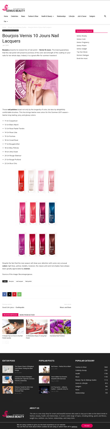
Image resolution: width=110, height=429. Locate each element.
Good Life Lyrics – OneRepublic (13, 307)
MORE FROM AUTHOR (27, 315)
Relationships (61, 16)
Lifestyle (72, 16)
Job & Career (82, 16)
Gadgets (92, 16)
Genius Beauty (82, 36)
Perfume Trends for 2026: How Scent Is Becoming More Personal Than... (24, 389)
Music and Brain (65, 307)
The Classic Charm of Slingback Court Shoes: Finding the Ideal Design (24, 368)
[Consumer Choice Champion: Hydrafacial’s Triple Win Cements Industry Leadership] (7, 379)
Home (6, 16)
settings (74, 426)
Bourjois (11, 281)
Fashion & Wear (33, 16)
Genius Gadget (82, 49)
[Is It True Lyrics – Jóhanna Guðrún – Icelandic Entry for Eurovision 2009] (44, 390)
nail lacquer (19, 281)
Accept (86, 426)
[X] (9, 294)
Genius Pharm (81, 45)
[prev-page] (3, 342)
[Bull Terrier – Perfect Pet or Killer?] (44, 369)
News (23, 16)
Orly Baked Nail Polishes (57, 336)
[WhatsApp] (19, 294)
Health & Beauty (46, 16)
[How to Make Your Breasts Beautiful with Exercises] (44, 379)
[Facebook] (4, 294)
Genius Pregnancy (83, 42)
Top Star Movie (82, 52)
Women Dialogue (83, 55)
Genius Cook (81, 39)
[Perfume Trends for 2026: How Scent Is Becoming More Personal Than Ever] (7, 390)
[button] (105, 16)
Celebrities (14, 16)
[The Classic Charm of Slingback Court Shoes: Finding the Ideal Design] (7, 369)
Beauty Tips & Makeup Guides (17, 27)
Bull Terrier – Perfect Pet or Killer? (61, 366)
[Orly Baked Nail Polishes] (60, 326)
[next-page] (7, 342)
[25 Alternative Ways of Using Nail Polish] (36, 326)
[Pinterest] (14, 294)
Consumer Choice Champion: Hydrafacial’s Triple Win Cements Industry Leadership (24, 378)
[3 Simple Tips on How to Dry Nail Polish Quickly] (13, 326)
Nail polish (28, 281)
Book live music (82, 58)
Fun (5, 21)
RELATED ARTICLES (10, 315)
